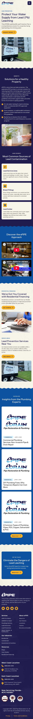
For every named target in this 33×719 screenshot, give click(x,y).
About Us (22, 618)
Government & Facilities (9, 643)
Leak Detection (6, 625)
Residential (8, 479)
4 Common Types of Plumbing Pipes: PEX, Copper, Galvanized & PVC (16, 527)
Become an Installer (25, 628)
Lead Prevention (6, 628)
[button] (29, 3)
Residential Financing (8, 654)
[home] (8, 3)
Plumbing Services (7, 623)
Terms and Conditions (20, 716)
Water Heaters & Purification (7, 631)
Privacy (8, 716)
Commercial (8, 437)
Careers (21, 625)
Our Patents (22, 620)
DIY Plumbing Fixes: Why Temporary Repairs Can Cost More (15, 485)
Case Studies (5, 652)
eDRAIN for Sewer (7, 620)
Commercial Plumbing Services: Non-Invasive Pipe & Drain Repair (15, 442)
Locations (22, 623)
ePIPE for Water (6, 618)
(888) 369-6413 (9, 666)
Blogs (3, 649)
